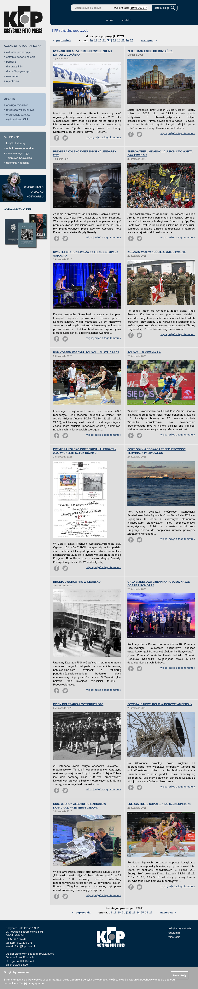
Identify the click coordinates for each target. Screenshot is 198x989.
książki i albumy (15, 143)
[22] (109, 40)
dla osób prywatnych (18, 71)
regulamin (174, 932)
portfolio (11, 61)
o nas (109, 20)
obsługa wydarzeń (17, 104)
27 (131, 40)
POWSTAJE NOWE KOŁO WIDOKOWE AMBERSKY (159, 704)
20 (99, 40)
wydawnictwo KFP (17, 119)
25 (123, 40)
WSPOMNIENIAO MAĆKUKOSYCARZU (34, 191)
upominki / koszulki (17, 162)
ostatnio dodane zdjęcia (20, 56)
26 (127, 40)
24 (118, 40)
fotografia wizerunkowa (20, 109)
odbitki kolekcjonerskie (20, 148)
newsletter (12, 76)
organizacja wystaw (18, 114)
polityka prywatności (180, 928)
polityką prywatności (95, 979)
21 (104, 40)
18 (91, 40)
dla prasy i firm (15, 66)
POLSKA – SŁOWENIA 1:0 (144, 352)
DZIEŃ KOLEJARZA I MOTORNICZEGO (78, 704)
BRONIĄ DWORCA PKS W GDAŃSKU (77, 581)
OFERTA (9, 98)
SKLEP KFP (11, 137)
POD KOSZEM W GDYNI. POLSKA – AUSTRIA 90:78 (86, 352)
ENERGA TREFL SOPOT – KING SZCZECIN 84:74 (159, 803)
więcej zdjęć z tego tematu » (103, 137)
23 (114, 40)
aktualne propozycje (18, 52)
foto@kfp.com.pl (25, 946)
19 (95, 40)
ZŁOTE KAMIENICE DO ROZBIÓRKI (150, 51)
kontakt (126, 20)
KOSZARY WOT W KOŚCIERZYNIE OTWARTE (156, 251)
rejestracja (12, 80)
